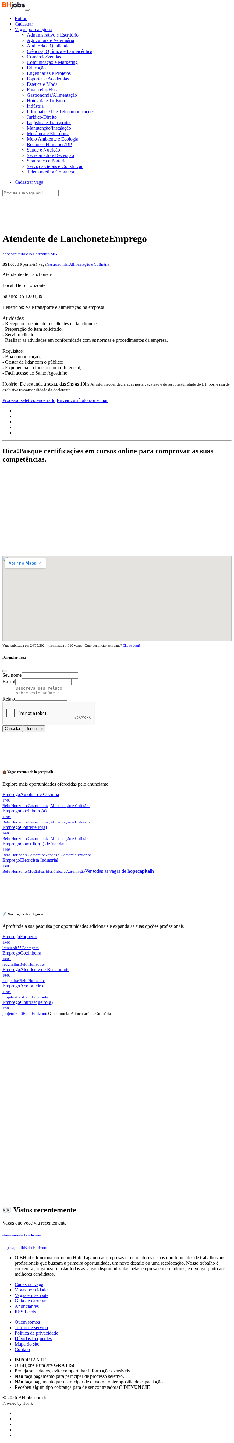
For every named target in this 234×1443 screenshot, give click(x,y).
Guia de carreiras (31, 1300)
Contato (22, 1349)
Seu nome (12, 675)
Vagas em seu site (31, 1295)
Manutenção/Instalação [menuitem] (49, 128)
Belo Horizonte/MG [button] (40, 254)
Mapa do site (27, 1344)
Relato (8, 698)
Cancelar (12, 728)
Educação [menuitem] (36, 67)
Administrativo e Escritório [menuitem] (53, 34)
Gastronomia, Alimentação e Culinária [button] (78, 264)
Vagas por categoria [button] (33, 29)
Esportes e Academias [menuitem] (48, 78)
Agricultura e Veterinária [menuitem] (50, 40)
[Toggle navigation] (27, 10)
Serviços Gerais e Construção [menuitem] (55, 166)
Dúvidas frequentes (33, 1338)
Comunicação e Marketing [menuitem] (52, 62)
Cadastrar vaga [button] (29, 182)
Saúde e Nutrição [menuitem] (43, 149)
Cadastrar (24, 23)
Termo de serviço (31, 1327)
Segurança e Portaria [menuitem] (46, 160)
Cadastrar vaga (29, 1284)
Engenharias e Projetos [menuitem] (49, 73)
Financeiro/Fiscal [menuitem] (43, 89)
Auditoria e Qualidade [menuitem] (48, 45)
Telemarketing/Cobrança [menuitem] (50, 171)
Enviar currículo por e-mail (82, 400)
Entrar (21, 18)
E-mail (8, 681)
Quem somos (27, 1322)
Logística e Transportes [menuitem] (49, 122)
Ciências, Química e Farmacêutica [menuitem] (59, 51)
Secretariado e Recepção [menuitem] (50, 155)
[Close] (4, 671)
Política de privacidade (36, 1333)
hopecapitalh (13, 254)
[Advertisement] (117, 211)
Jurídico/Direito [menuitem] (42, 117)
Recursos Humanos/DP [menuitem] (49, 144)
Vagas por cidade (31, 1289)
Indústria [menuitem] (35, 106)
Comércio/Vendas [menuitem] (44, 56)
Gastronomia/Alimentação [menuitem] (52, 95)
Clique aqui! (131, 645)
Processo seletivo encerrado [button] (28, 400)
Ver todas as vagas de (119, 871)
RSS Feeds (25, 1311)
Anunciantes (27, 1306)
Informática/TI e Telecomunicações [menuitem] (60, 111)
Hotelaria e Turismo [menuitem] (46, 100)
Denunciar (34, 728)
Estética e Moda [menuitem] (42, 84)
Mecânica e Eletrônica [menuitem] (48, 133)
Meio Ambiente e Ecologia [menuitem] (52, 139)
